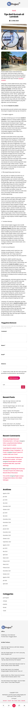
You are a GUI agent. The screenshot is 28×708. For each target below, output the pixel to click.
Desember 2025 (7, 506)
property (5, 604)
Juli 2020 (5, 580)
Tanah (4, 610)
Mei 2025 (5, 516)
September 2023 (7, 541)
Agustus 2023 (6, 545)
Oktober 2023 (6, 538)
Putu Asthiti (6, 476)
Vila (13, 700)
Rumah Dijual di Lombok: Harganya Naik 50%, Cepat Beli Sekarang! (12, 463)
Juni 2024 (5, 525)
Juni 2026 (5, 500)
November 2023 (7, 535)
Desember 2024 (7, 519)
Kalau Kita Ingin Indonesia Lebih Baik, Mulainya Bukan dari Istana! (12, 401)
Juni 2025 (5, 512)
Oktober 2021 (6, 574)
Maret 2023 (6, 558)
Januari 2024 (6, 529)
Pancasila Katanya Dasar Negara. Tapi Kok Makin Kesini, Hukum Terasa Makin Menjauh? (13, 681)
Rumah (14, 10)
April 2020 (5, 583)
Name (3, 345)
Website (3, 363)
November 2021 (7, 571)
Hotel (15, 700)
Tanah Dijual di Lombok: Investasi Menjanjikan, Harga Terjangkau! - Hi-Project (13, 450)
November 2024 (7, 522)
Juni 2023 (5, 548)
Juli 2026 (5, 496)
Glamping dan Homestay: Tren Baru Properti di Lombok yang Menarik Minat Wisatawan (14, 470)
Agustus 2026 (6, 493)
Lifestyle (5, 601)
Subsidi (23, 700)
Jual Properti (6, 597)
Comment (4, 331)
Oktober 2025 (6, 509)
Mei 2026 (5, 503)
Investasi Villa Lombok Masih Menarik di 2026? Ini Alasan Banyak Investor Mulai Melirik (12, 419)
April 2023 (5, 554)
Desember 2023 (7, 532)
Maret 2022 (6, 564)
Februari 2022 (6, 567)
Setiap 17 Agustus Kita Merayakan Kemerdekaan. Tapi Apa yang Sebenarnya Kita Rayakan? (13, 412)
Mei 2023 (5, 551)
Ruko (19, 700)
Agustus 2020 (6, 577)
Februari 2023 (6, 561)
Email (3, 354)
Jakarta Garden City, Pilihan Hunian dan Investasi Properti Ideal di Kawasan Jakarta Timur (12, 675)
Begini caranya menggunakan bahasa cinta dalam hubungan (13, 478)
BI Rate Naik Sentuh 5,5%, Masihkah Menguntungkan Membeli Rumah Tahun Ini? (13, 424)
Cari (4, 384)
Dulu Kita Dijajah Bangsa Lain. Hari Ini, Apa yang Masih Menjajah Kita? (13, 406)
